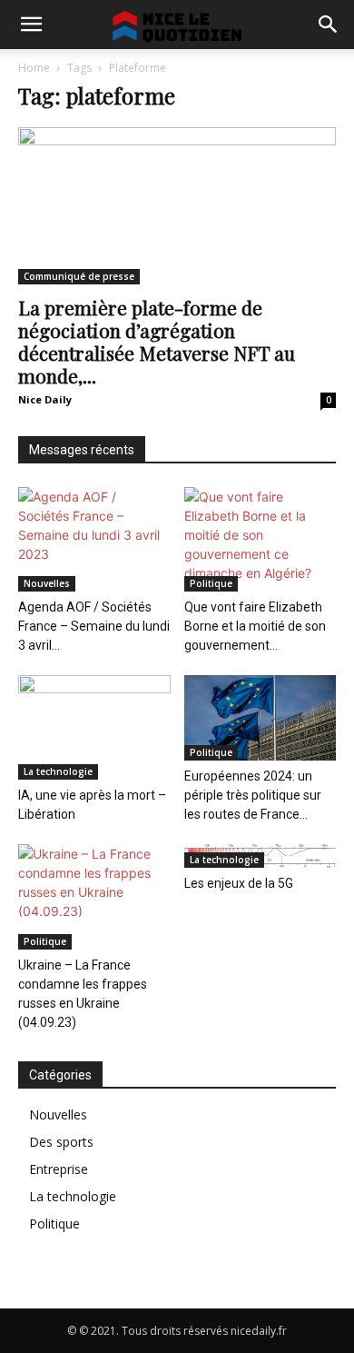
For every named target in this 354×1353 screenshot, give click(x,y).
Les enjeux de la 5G (238, 883)
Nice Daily (45, 399)
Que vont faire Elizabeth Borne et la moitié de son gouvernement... (255, 626)
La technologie (58, 771)
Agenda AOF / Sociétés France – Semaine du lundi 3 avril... (94, 626)
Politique (211, 583)
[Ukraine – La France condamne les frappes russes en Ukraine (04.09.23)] (94, 896)
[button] (328, 24)
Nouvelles (47, 583)
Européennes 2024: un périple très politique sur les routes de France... (252, 795)
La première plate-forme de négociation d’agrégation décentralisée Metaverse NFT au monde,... (156, 341)
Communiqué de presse (79, 276)
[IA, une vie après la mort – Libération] (94, 727)
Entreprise (58, 1169)
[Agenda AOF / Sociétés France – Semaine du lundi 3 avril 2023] (94, 539)
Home (34, 67)
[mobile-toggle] (31, 24)
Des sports (61, 1141)
